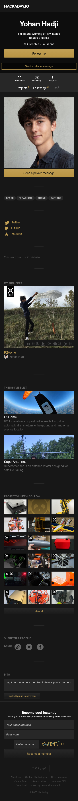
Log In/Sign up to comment (22, 696)
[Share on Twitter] (29, 645)
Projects (23, 88)
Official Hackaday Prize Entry (30, 538)
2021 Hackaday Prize (10, 291)
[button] (70, 6)
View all (39, 611)
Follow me (39, 53)
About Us (16, 777)
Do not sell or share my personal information (39, 785)
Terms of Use (19, 781)
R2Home (10, 352)
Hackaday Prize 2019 (54, 556)
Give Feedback (59, 777)
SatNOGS (56, 198)
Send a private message (39, 66)
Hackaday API (58, 781)
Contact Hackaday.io (36, 777)
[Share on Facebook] (40, 645)
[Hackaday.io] (16, 6)
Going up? (40, 768)
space (10, 198)
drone (42, 198)
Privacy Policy (38, 781)
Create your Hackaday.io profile (22, 716)
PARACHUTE (25, 198)
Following (41, 88)
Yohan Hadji (17, 357)
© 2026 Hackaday (39, 792)
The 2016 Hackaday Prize (30, 574)
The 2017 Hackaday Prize (7, 538)
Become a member (39, 753)
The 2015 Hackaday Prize (7, 574)
